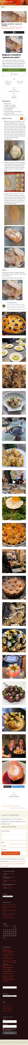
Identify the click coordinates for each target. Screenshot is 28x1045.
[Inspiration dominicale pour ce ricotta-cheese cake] (14, 323)
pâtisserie (10, 979)
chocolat (5, 955)
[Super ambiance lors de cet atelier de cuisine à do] (14, 482)
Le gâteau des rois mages (8, 917)
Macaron (5, 969)
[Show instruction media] (21, 118)
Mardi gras (8, 28)
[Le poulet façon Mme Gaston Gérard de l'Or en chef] (14, 720)
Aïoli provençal (10, 887)
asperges (14, 951)
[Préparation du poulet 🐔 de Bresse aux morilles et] (14, 376)
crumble (7, 956)
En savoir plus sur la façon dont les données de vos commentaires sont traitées (12, 863)
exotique (12, 960)
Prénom (4, 1019)
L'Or (3, 873)
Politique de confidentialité (6, 1042)
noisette (5, 975)
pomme (4, 978)
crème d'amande (7, 958)
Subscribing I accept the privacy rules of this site (9, 1029)
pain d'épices (13, 975)
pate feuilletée (10, 976)
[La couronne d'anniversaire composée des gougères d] (14, 746)
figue (15, 960)
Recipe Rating (4, 826)
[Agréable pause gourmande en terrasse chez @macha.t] (14, 429)
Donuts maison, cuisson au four (10, 806)
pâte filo (12, 978)
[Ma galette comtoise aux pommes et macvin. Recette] (14, 587)
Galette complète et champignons (10, 904)
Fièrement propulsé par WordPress (20, 1042)
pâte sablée (5, 979)
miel (8, 973)
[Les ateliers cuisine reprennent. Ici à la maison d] (14, 561)
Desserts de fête (14, 27)
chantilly (11, 953)
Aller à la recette (9, 32)
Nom (3, 842)
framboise (8, 962)
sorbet (4, 981)
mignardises (11, 973)
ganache (5, 967)
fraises (4, 962)
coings (4, 956)
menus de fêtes (13, 971)
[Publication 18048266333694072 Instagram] (14, 614)
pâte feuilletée (9, 978)
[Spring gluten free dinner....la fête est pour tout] (14, 455)
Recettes (13, 28)
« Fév (5, 939)
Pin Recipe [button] (14, 74)
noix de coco (8, 975)
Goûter (19, 27)
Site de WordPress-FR (7, 1010)
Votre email (5, 1024)
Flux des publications (7, 1006)
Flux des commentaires (7, 1008)
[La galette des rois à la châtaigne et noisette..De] (14, 535)
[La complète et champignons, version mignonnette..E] (14, 508)
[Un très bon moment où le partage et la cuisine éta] (14, 693)
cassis (7, 953)
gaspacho (11, 967)
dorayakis (8, 960)
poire (13, 976)
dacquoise (5, 960)
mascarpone (7, 971)
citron (10, 955)
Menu (2, 7)
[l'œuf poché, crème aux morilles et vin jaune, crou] (14, 403)
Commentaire (5, 832)
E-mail (4, 846)
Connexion (5, 1004)
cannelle (18, 28)
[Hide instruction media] (24, 118)
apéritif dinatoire (7, 951)
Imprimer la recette (20, 32)
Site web (4, 849)
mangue (9, 969)
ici (24, 278)
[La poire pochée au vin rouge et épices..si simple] (14, 772)
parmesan (5, 976)
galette (6, 964)
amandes (5, 949)
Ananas (8, 949)
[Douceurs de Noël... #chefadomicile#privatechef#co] (14, 640)
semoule (14, 979)
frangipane (13, 962)
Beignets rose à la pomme (19, 808)
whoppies (7, 981)
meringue (5, 973)
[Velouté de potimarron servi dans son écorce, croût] (14, 667)
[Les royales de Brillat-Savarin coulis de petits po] (14, 350)
